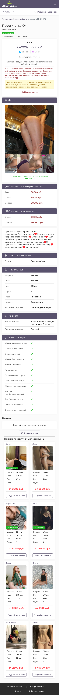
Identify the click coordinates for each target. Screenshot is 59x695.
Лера (35, 444)
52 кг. (34, 286)
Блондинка (37, 302)
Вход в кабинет (37, 687)
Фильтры (6, 12)
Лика (34, 503)
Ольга (35, 563)
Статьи (18, 691)
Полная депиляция (41, 307)
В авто (46, 324)
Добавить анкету (14, 687)
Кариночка (10, 503)
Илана (8, 444)
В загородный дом (41, 321)
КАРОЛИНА (11, 623)
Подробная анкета (16, 496)
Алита (35, 623)
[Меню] (55, 4)
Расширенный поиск (47, 12)
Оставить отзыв (31, 433)
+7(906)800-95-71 (29, 47)
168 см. (34, 280)
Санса (8, 563)
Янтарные (36, 296)
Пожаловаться (31, 92)
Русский (35, 329)
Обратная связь (36, 691)
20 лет (34, 275)
